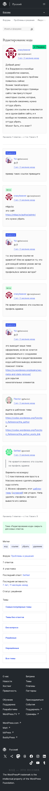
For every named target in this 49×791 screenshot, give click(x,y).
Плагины (30, 686)
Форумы (6, 12)
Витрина (30, 676)
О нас (6, 676)
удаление (37, 546)
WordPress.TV (11, 714)
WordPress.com (12, 723)
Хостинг (7, 686)
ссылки (15, 546)
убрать (25, 546)
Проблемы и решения (24, 20)
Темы (28, 681)
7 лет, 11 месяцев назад (28, 58)
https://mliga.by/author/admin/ (21, 214)
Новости (7, 681)
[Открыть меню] (44, 4)
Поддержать (34, 709)
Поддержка (9, 704)
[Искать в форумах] (31, 29)
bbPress (8, 732)
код (5, 546)
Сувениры (32, 714)
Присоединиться (34, 699)
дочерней (18, 492)
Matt (6, 727)
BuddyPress (10, 737)
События (30, 704)
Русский (13, 749)
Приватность (9, 690)
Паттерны (31, 690)
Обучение (8, 699)
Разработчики (10, 709)
